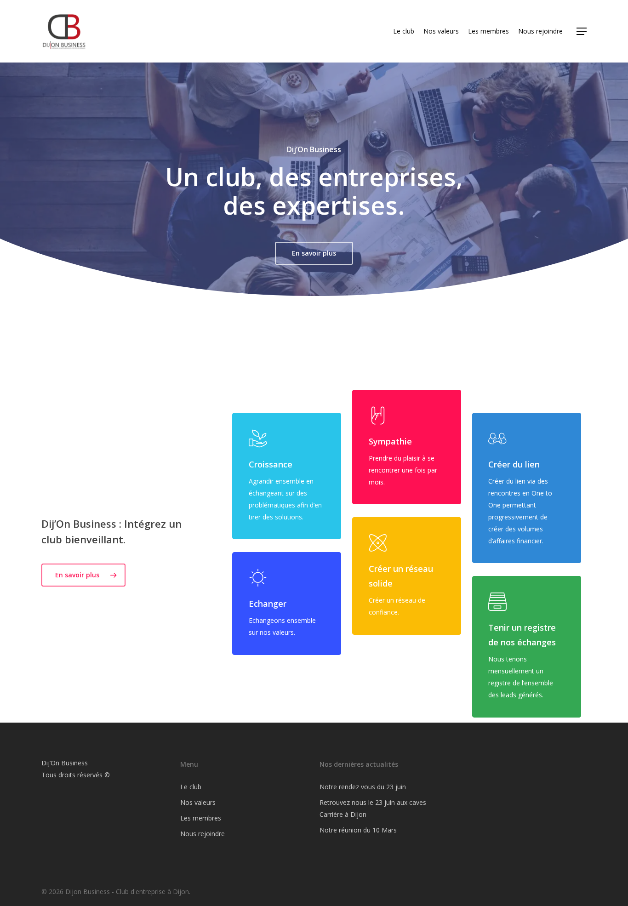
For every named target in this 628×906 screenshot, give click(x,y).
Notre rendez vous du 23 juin (363, 786)
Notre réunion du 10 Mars (358, 830)
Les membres (200, 818)
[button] (582, 31)
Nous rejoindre (202, 833)
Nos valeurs (198, 802)
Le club (190, 786)
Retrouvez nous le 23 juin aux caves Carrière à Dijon (373, 808)
